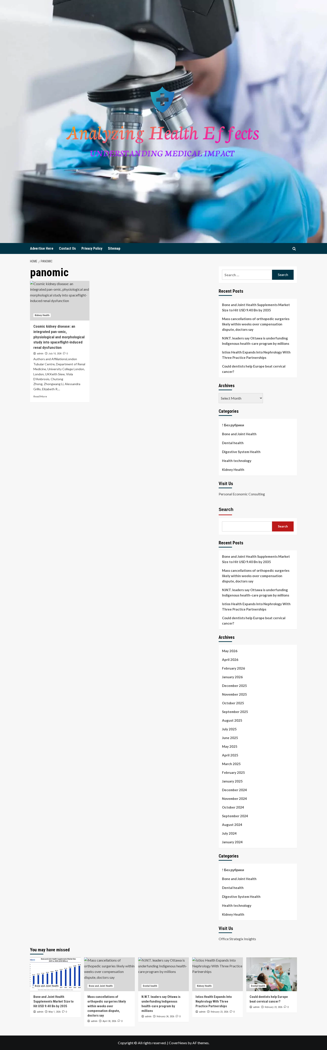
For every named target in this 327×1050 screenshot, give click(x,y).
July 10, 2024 (54, 353)
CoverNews (178, 1043)
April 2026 (230, 660)
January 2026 (232, 677)
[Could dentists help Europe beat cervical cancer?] (271, 974)
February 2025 (233, 772)
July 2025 (229, 729)
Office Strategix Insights (237, 939)
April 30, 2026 (109, 1021)
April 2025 (230, 755)
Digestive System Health (241, 452)
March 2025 (231, 764)
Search (226, 509)
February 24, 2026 (165, 1016)
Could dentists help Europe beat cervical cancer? (253, 369)
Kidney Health (42, 315)
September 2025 (235, 712)
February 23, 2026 (219, 1011)
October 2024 (233, 807)
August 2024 (232, 825)
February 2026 (233, 668)
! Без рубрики (233, 425)
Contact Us (67, 248)
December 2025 (234, 686)
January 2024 (232, 842)
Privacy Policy (91, 248)
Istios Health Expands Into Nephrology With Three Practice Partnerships (256, 355)
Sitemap (114, 248)
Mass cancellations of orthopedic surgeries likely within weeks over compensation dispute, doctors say (255, 324)
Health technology (236, 461)
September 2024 (235, 816)
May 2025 (229, 746)
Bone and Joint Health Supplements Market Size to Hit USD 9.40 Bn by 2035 (256, 307)
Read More (40, 396)
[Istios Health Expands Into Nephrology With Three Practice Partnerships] (217, 974)
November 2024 (234, 799)
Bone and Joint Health (239, 434)
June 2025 (230, 738)
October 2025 (233, 703)
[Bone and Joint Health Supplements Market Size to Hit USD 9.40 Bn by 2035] (55, 974)
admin (40, 353)
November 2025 (234, 694)
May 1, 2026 (54, 1011)
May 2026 (229, 651)
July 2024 (229, 833)
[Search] (294, 249)
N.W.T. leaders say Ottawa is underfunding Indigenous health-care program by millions (255, 340)
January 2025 (232, 781)
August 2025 (232, 720)
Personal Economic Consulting (242, 494)
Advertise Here (41, 248)
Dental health (233, 443)
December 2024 (234, 790)
